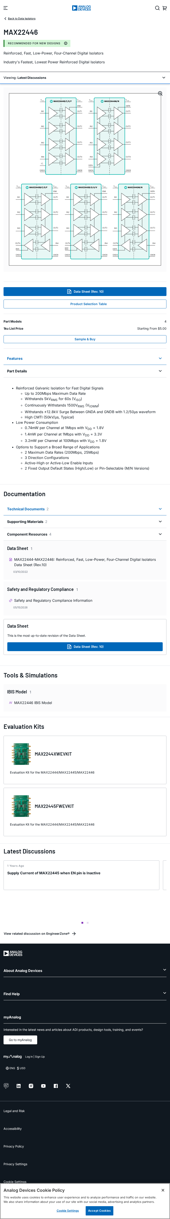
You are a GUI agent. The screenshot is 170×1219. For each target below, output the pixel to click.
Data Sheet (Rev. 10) (89, 291)
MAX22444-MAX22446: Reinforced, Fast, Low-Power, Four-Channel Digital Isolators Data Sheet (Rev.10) (85, 562)
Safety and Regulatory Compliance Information (53, 600)
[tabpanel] (85, 428)
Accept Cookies (99, 1210)
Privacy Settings (15, 1164)
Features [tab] (15, 358)
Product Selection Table (88, 304)
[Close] (163, 1190)
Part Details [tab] (17, 371)
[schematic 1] (85, 180)
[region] (85, 1201)
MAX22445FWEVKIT (54, 806)
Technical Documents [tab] (28, 509)
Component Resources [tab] (29, 534)
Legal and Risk (14, 1111)
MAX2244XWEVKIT (53, 754)
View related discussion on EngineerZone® (37, 933)
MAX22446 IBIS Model (33, 702)
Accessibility (13, 1128)
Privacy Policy (14, 1146)
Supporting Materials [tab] (27, 521)
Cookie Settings (15, 1182)
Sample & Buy (85, 339)
